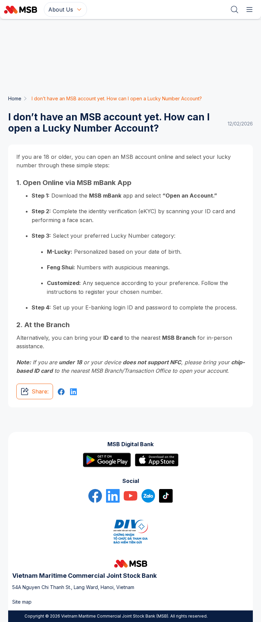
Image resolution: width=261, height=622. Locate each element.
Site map (22, 602)
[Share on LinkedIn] (73, 391)
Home (14, 98)
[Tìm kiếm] (234, 9)
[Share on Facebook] (61, 391)
